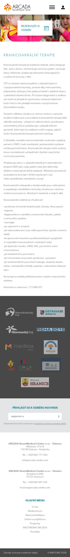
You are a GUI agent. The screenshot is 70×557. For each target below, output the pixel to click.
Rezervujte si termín (30, 28)
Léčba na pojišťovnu (35, 519)
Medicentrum (35, 510)
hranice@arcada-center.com (35, 487)
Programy (35, 523)
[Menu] (52, 7)
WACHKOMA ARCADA (35, 527)
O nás (35, 506)
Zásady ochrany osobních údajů (21, 552)
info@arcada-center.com (35, 460)
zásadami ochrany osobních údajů (50, 423)
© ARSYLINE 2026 (57, 552)
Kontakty (35, 531)
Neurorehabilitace (35, 515)
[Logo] (17, 7)
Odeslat (58, 416)
